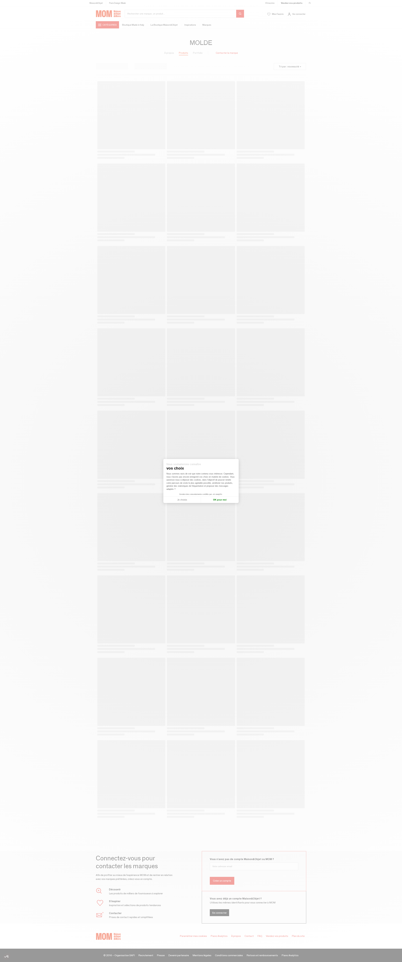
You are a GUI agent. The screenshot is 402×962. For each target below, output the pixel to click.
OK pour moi (220, 499)
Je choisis (182, 499)
